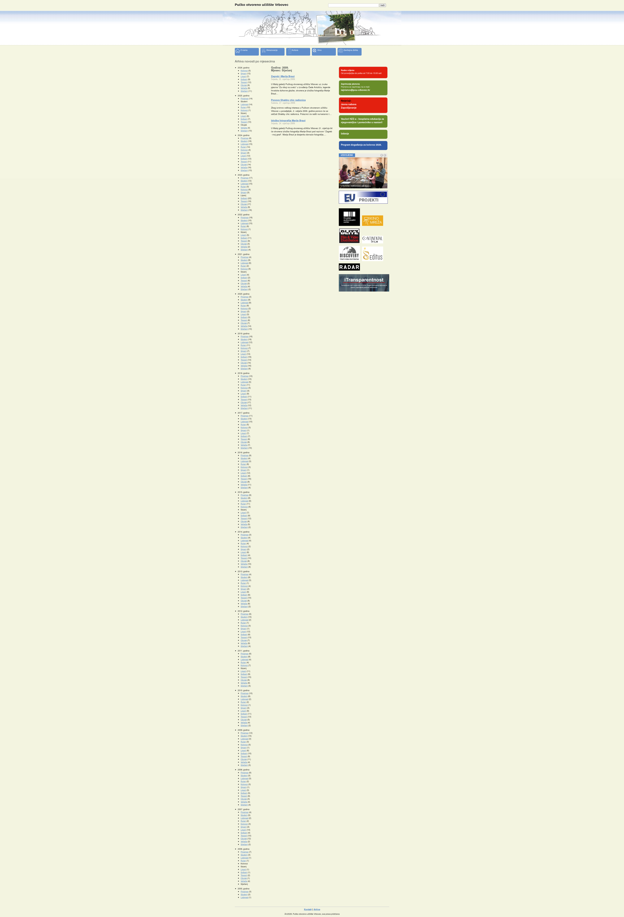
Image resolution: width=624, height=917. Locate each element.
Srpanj (244, 73)
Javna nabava (348, 104)
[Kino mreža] (373, 225)
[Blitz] (350, 242)
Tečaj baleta (347, 185)
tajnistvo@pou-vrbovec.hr (355, 89)
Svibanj (244, 79)
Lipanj (243, 76)
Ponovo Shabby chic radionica (288, 100)
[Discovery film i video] (350, 260)
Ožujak (244, 85)
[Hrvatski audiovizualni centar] (350, 225)
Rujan (243, 107)
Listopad (244, 104)
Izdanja (345, 133)
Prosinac (244, 98)
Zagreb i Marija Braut (283, 76)
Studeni (244, 141)
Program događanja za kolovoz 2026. (361, 144)
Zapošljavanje (349, 107)
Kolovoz (244, 70)
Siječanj (244, 91)
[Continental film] (373, 242)
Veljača (244, 88)
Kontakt (308, 909)
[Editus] (373, 260)
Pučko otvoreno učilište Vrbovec (261, 5)
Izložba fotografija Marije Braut (288, 120)
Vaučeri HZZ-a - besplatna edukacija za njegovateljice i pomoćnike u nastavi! (362, 120)
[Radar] (350, 269)
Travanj (244, 82)
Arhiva (317, 909)
